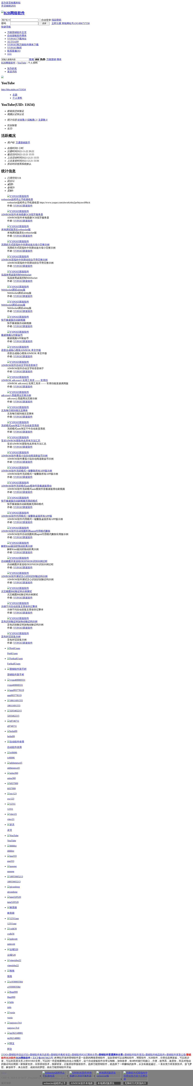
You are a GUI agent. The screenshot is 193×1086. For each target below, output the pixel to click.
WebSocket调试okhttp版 (13, 290)
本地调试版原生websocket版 (16, 229)
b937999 (11, 788)
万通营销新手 (23, 142)
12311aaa (11, 923)
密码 (3, 23)
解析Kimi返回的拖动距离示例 (17, 546)
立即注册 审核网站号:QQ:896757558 (71, 23)
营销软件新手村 (15, 674)
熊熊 (9, 976)
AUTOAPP (13, 41)
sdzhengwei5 (13, 768)
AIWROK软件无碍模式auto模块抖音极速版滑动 (26, 486)
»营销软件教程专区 (60, 1054)
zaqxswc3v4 (13, 1028)
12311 (10, 809)
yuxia (10, 1017)
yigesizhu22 (13, 965)
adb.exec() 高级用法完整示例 (16, 395)
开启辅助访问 (8, 6)
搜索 (31, 59)
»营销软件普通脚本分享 (110, 1054)
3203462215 (13, 716)
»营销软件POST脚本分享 (84, 1054)
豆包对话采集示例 (11, 636)
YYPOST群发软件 (23, 205)
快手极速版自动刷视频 (13, 320)
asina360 (11, 778)
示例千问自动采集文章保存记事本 (19, 606)
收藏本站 (16, 2)
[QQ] (4, 1054)
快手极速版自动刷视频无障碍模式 (19, 501)
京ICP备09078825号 (42, 1057)
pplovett (11, 944)
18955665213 (14, 881)
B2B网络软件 (8, 63)
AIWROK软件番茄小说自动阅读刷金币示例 (24, 455)
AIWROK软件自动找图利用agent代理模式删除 (25, 531)
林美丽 (10, 913)
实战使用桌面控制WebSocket (16, 274)
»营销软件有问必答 (39, 1054)
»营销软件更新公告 (175, 1054)
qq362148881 (14, 1038)
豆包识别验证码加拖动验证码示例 (19, 621)
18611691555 (13, 705)
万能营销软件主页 (17, 32)
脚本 (59, 59)
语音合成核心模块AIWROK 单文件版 (21, 350)
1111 (9, 54)
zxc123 (10, 798)
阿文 (9, 1049)
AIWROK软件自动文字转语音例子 (19, 365)
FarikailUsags (13, 663)
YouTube (21, 63)
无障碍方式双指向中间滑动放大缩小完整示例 (25, 244)
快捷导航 (6, 26)
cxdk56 (10, 934)
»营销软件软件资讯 (133, 1054)
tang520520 (13, 902)
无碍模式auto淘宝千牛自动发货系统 (20, 425)
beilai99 (11, 736)
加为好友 (12, 68)
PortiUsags (12, 653)
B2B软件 (11, 1057)
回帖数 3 (32, 119)
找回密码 (56, 20)
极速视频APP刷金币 (12, 335)
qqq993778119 (14, 695)
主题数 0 (42, 119)
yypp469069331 (15, 685)
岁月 (9, 830)
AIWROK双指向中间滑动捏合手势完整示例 (24, 259)
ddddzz (10, 851)
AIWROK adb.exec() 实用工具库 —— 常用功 (24, 380)
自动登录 (46, 20)
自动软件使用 (14, 747)
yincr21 (10, 819)
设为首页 (6, 2)
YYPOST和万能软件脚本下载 (23, 44)
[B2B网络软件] (13, 13)
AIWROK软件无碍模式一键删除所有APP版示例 (26, 470)
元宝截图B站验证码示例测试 (16, 591)
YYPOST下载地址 (17, 38)
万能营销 (51, 59)
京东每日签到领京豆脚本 (14, 410)
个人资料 (17, 98)
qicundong (12, 892)
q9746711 (12, 726)
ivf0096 (11, 757)
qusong (10, 871)
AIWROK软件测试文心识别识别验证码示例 (24, 576)
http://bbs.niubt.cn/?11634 (13, 89)
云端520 (11, 955)
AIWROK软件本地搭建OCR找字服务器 (22, 214)
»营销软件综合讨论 (18, 1054)
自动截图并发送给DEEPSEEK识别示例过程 (24, 561)
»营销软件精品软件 (154, 1054)
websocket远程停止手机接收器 (17, 199)
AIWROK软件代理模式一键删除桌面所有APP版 (26, 516)
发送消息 (12, 71)
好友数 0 (22, 119)
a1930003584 (13, 987)
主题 (15, 94)
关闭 (191, 1072)
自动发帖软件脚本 (17, 35)
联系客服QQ (14, 51)
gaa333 (10, 861)
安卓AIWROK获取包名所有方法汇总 (20, 440)
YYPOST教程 (14, 47)
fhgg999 (11, 997)
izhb (9, 1007)
